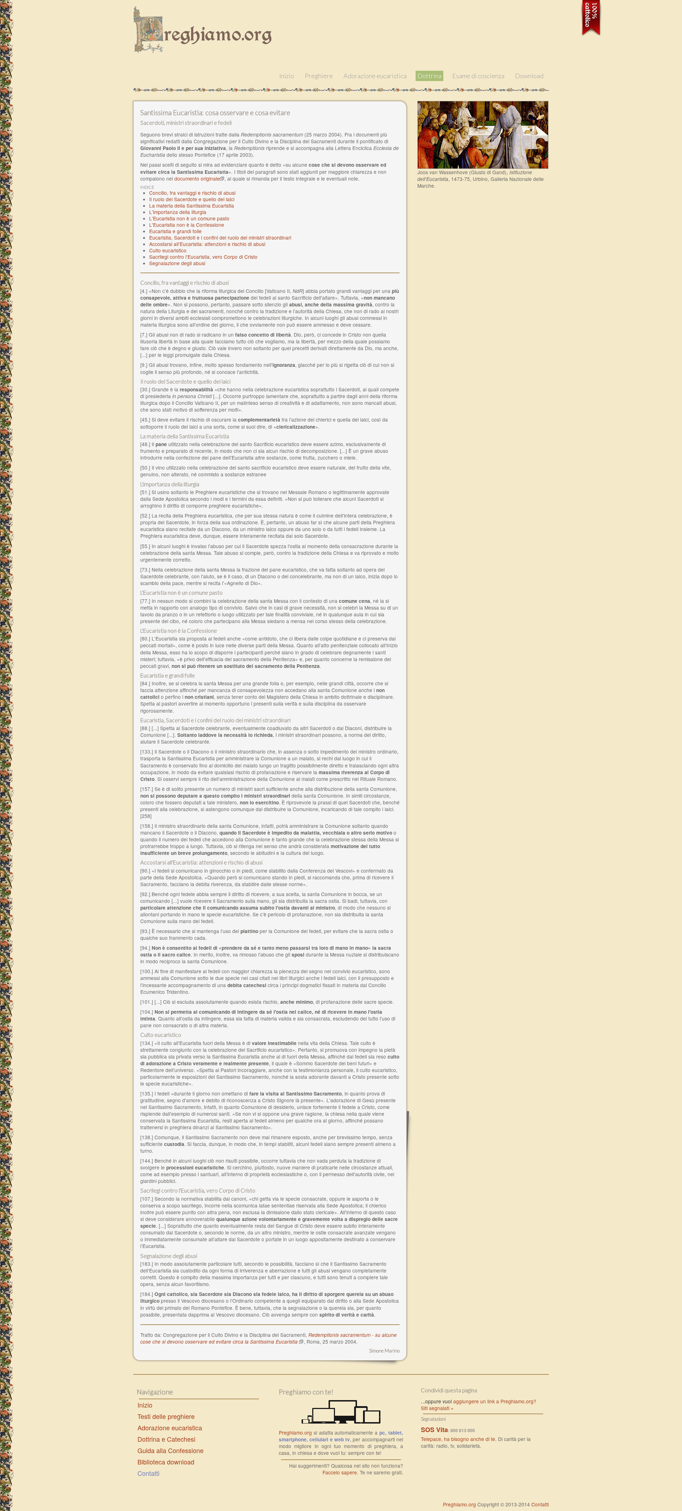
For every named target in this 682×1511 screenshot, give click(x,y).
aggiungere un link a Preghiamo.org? (494, 1401)
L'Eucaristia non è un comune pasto (189, 218)
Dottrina (429, 76)
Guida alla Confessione (170, 1450)
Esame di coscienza (478, 76)
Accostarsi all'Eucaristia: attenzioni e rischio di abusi (207, 243)
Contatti (148, 1473)
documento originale (197, 178)
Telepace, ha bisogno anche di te (458, 1438)
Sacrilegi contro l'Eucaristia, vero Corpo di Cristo (203, 256)
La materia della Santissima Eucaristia (191, 205)
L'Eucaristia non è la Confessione (186, 224)
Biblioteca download (165, 1461)
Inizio (286, 76)
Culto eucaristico (167, 250)
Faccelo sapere (340, 1472)
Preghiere (319, 76)
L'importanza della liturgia (177, 211)
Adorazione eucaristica (375, 76)
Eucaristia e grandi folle (175, 231)
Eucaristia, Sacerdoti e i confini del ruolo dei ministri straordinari (220, 237)
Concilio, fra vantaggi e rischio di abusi (192, 192)
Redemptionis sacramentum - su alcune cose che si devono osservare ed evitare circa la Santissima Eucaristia (268, 1338)
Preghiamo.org (295, 1432)
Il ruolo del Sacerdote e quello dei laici (191, 199)
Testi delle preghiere (166, 1416)
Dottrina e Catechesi (166, 1438)
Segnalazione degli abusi (177, 263)
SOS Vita (434, 1429)
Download (529, 76)
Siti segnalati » (437, 1407)
